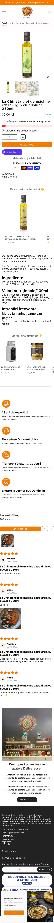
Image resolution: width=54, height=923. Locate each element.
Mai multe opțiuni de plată (27, 158)
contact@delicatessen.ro (13, 833)
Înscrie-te (14, 913)
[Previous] (6, 56)
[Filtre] (45, 528)
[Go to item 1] (7, 540)
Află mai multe (26, 800)
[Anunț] (27, 3)
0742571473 (8, 836)
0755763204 (8, 839)
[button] (10, 618)
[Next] (48, 56)
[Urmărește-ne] (4, 843)
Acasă (4, 23)
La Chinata (8, 174)
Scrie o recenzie (21, 528)
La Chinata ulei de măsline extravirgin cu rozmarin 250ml (20, 238)
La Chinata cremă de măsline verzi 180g (37, 368)
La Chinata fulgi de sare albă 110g (10, 368)
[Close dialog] (51, 892)
